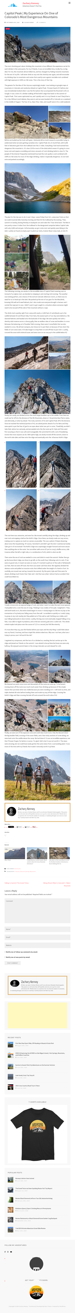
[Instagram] (8, 1252)
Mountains (33, 871)
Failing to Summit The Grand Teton (17, 883)
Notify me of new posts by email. (18, 957)
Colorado (17, 871)
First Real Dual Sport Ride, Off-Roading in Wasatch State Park (34, 1043)
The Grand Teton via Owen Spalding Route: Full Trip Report (33, 1188)
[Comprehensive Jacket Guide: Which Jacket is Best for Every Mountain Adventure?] (37, 853)
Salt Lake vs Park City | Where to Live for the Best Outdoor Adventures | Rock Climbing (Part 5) (59, 862)
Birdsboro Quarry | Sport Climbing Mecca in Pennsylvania (33, 1208)
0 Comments (42, 22)
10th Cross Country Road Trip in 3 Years (27, 1086)
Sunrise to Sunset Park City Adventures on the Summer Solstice (35, 1065)
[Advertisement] (37, 1015)
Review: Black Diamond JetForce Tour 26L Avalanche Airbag (33, 1198)
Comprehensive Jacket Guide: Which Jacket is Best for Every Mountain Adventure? (37, 862)
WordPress (63, 1306)
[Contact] (36, 1270)
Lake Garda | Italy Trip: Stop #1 (24, 1075)
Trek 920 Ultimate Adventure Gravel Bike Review (30, 1228)
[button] (26, 122)
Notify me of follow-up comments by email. (22, 952)
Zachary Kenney (31, 3)
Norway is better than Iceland (24, 1178)
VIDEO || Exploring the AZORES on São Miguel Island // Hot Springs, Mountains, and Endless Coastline (40, 1054)
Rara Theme (48, 1306)
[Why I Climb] (15, 853)
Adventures (17, 868)
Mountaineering (24, 871)
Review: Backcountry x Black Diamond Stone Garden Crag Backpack (36, 1218)
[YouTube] (11, 1252)
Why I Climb (8, 860)
